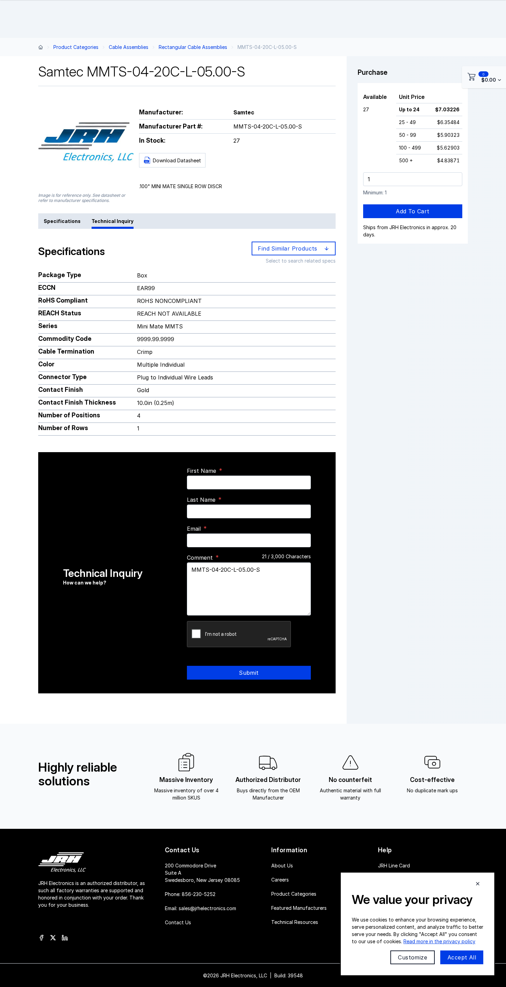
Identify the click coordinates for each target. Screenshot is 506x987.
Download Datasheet (177, 160)
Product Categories (75, 47)
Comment (200, 557)
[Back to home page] (40, 47)
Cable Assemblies (128, 47)
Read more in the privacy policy (439, 941)
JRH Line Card (394, 865)
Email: (200, 908)
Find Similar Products (289, 248)
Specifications (62, 221)
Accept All (461, 957)
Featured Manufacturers (299, 907)
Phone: (190, 894)
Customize (412, 957)
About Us (282, 865)
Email (194, 528)
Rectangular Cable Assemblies (193, 47)
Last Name (201, 499)
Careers (280, 879)
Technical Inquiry (113, 221)
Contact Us (178, 922)
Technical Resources (294, 922)
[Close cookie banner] (477, 883)
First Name (201, 470)
